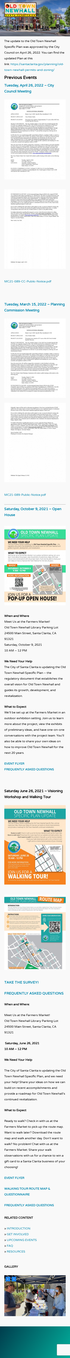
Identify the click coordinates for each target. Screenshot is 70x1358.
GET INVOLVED (18, 1234)
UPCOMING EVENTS (22, 1240)
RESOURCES (16, 1251)
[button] (64, 10)
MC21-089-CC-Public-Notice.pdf (27, 281)
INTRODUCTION (18, 1228)
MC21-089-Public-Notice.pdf (25, 495)
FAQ (10, 1246)
